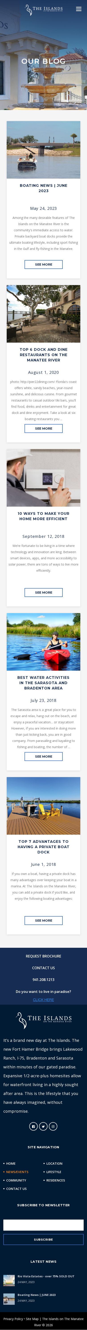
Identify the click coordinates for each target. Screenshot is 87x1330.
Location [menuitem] (54, 1163)
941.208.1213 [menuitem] (43, 979)
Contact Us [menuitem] (16, 1189)
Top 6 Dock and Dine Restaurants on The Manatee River (44, 354)
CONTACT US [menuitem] (43, 967)
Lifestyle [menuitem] (53, 1172)
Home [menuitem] (11, 1163)
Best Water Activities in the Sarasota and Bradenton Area (43, 683)
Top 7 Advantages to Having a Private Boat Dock (44, 847)
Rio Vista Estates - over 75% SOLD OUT (46, 1276)
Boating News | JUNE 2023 (37, 1295)
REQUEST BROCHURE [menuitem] (43, 956)
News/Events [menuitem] (17, 1172)
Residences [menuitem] (55, 1180)
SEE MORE (43, 264)
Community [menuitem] (16, 1180)
